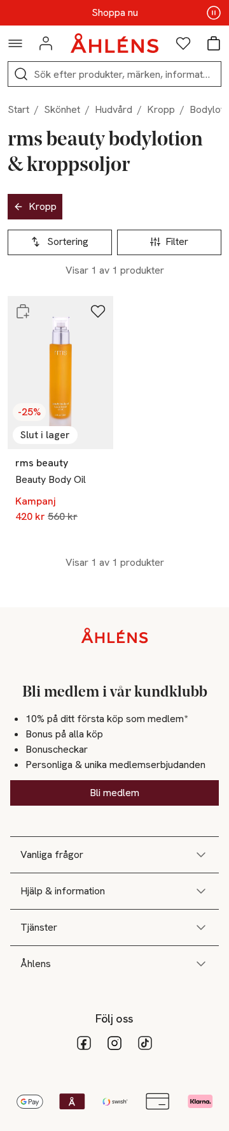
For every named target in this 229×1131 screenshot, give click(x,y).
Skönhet (62, 109)
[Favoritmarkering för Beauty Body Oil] (98, 311)
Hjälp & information (62, 891)
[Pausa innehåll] (213, 13)
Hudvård (113, 109)
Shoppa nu (115, 12)
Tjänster (38, 927)
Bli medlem (114, 792)
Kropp (161, 109)
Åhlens (35, 963)
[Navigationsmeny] (15, 43)
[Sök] (21, 74)
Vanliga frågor (51, 854)
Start (18, 109)
